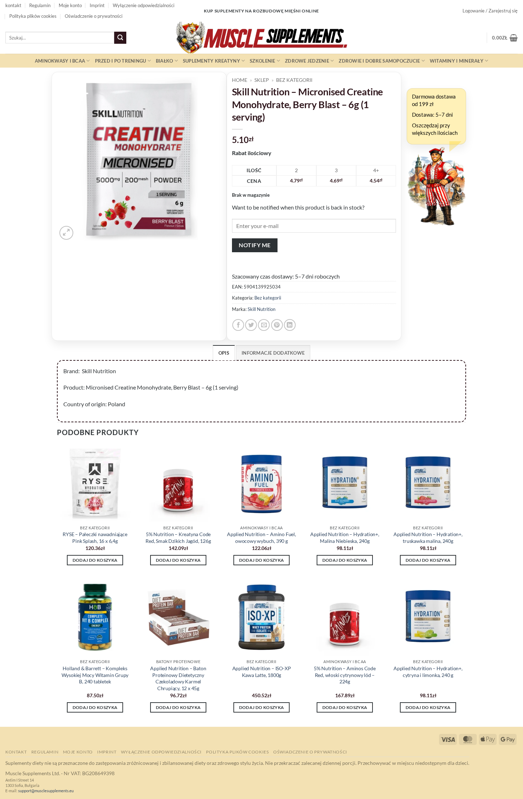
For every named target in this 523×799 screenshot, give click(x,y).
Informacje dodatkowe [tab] (273, 353)
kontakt (13, 5)
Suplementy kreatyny (211, 61)
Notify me (254, 245)
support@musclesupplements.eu (46, 790)
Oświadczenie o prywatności (93, 16)
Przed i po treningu (120, 61)
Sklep (261, 80)
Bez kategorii (294, 80)
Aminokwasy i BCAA (60, 61)
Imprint (97, 5)
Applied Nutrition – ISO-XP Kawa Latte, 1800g (261, 671)
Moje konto (70, 5)
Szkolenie (262, 61)
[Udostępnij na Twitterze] (251, 325)
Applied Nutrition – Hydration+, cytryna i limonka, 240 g (428, 671)
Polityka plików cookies (33, 16)
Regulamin (40, 5)
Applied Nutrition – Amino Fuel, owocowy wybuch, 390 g (261, 537)
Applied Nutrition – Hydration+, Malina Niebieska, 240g (344, 537)
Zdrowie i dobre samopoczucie (379, 61)
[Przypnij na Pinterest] (277, 325)
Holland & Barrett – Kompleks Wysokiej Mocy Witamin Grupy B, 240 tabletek (95, 674)
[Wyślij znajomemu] (264, 325)
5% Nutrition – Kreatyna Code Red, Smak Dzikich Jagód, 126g (178, 537)
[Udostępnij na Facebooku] (238, 325)
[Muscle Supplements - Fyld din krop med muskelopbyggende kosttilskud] (261, 38)
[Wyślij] (120, 38)
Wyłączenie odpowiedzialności (143, 5)
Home (239, 80)
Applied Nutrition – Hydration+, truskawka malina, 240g (428, 537)
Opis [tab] (223, 353)
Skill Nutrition (261, 309)
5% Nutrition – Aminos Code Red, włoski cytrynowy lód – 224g (345, 674)
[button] (490, 10)
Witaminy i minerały (457, 61)
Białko (164, 61)
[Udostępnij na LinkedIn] (290, 325)
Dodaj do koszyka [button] (95, 560)
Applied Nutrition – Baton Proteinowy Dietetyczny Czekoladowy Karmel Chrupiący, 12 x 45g (178, 678)
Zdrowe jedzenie (307, 61)
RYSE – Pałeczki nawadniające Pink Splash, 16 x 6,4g (95, 537)
